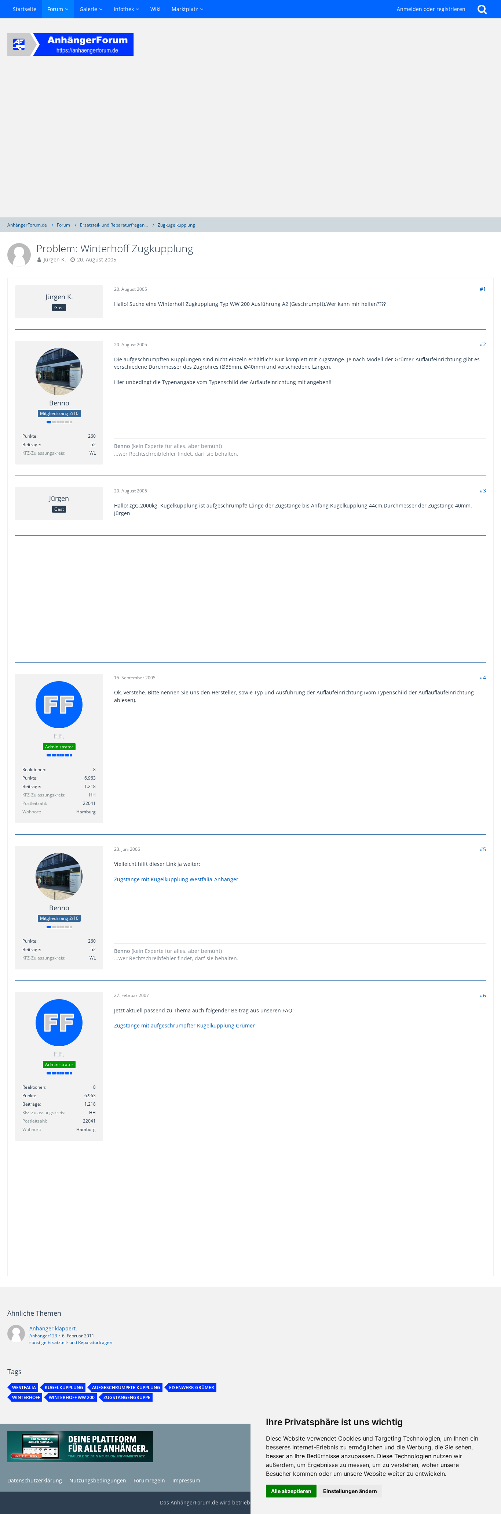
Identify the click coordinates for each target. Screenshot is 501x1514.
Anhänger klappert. (53, 1328)
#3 (483, 490)
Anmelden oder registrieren (431, 9)
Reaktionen (33, 769)
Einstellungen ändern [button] (350, 1491)
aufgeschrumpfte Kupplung (126, 1387)
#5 (483, 849)
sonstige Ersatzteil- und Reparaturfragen (70, 1342)
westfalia (24, 1387)
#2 (483, 344)
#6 (483, 995)
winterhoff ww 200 (72, 1397)
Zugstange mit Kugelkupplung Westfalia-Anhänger (176, 879)
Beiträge (31, 444)
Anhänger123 (43, 1336)
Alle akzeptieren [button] (291, 1491)
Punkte (29, 436)
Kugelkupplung (64, 1387)
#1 (483, 288)
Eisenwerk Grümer (191, 1387)
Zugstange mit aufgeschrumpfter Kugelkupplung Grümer (184, 1025)
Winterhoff (26, 1397)
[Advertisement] (250, 144)
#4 (483, 677)
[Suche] (482, 9)
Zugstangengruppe (126, 1397)
